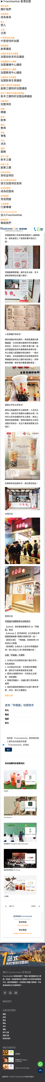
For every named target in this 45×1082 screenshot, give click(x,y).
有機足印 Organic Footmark (21, 1060)
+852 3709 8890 (22, 925)
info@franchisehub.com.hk (22, 933)
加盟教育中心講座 (8, 69)
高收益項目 (5, 172)
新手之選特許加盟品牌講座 (12, 93)
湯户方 (9, 906)
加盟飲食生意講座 (8, 77)
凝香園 (17, 1054)
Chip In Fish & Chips (22, 1068)
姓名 (7, 710)
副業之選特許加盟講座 (10, 85)
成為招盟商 (5, 188)
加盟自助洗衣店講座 (9, 54)
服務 (3, 149)
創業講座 (5, 46)
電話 (7, 715)
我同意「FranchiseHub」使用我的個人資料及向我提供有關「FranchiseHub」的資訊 (23, 741)
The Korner (8, 817)
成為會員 (5, 14)
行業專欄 (5, 204)
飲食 (3, 117)
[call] (35, 229)
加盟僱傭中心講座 (8, 61)
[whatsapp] (39, 229)
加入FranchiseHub (9, 212)
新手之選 (5, 156)
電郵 (7, 719)
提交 (8, 749)
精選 (3, 109)
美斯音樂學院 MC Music (12, 870)
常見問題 (5, 196)
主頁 (3, 30)
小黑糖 (6, 896)
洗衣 (3, 141)
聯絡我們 (5, 220)
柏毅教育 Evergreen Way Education (16, 844)
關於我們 (5, 6)
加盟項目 (5, 101)
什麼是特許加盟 (7, 38)
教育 (3, 125)
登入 (3, 22)
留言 (7, 723)
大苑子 (6, 791)
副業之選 (5, 164)
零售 (3, 133)
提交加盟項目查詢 (8, 180)
